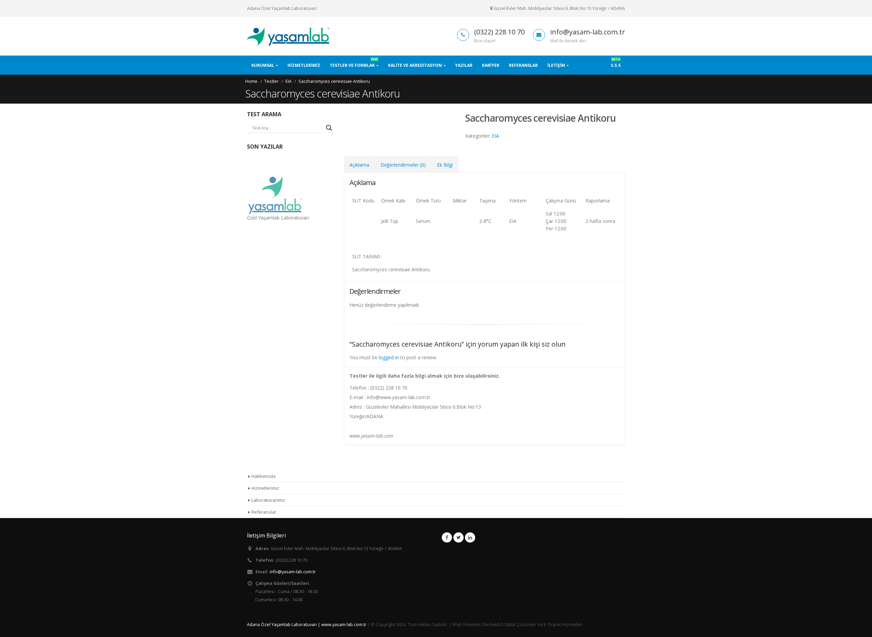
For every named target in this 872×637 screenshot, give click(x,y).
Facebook (447, 537)
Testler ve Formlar (354, 63)
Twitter (458, 537)
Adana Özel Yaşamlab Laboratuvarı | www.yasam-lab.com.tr (307, 624)
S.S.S (616, 63)
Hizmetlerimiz (303, 65)
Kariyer (490, 65)
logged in (389, 357)
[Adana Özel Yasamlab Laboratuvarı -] (289, 36)
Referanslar (523, 65)
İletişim (556, 65)
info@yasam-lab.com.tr (293, 572)
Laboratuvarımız (268, 500)
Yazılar (463, 65)
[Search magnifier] (329, 128)
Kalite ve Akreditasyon (415, 65)
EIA (495, 136)
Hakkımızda (263, 476)
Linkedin (470, 537)
